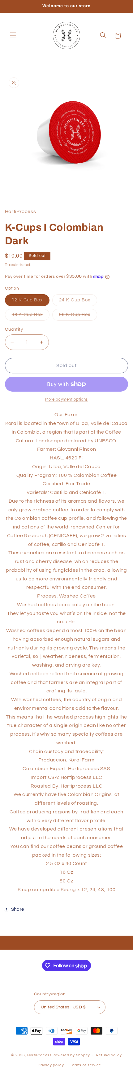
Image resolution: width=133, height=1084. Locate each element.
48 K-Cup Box (31, 316)
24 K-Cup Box (78, 301)
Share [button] (17, 909)
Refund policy (109, 1055)
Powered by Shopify (71, 1055)
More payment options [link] (66, 400)
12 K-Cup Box (31, 301)
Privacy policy (51, 1065)
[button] (13, 35)
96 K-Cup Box (78, 316)
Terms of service (85, 1065)
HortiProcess (39, 1055)
